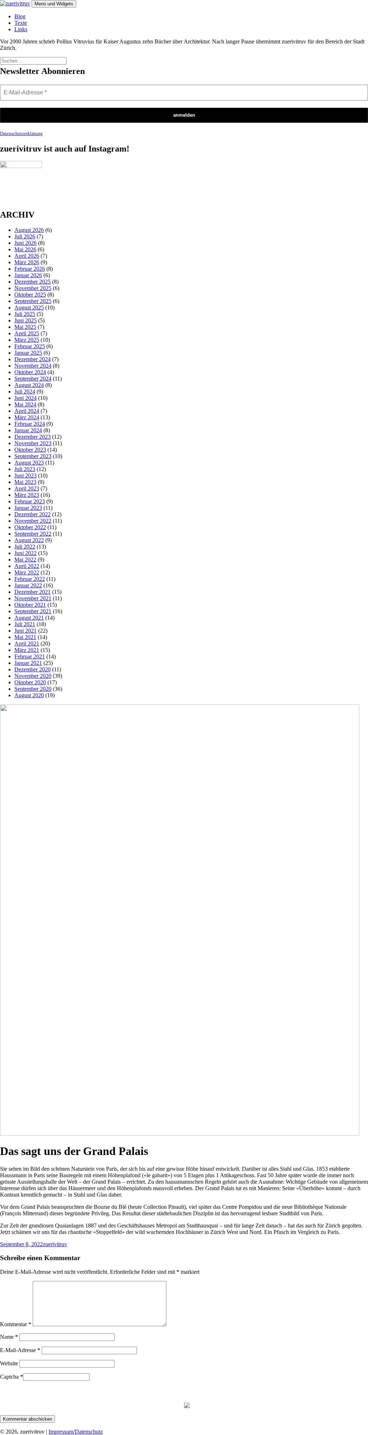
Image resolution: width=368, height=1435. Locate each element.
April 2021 (26, 643)
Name (9, 1337)
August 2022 (29, 540)
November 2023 (32, 443)
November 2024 (32, 366)
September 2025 (32, 301)
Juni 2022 (25, 553)
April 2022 (26, 566)
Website (9, 1363)
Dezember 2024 (32, 359)
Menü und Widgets (53, 3)
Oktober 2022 (30, 527)
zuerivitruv (55, 1244)
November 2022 (32, 521)
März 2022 (26, 572)
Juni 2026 (25, 243)
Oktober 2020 (30, 682)
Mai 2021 (25, 637)
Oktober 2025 (30, 295)
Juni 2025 (25, 320)
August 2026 (29, 230)
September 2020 (32, 689)
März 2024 (26, 417)
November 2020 (32, 676)
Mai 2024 (25, 404)
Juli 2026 (24, 236)
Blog (20, 16)
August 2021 (29, 618)
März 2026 (26, 262)
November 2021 (32, 598)
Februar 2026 (29, 269)
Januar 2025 (28, 353)
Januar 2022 (28, 585)
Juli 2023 (24, 469)
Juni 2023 (25, 475)
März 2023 (26, 495)
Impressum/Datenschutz (76, 1432)
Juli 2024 (24, 391)
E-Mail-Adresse (20, 1350)
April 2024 (26, 411)
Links (20, 29)
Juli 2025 (24, 314)
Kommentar (15, 1324)
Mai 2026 (25, 249)
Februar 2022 (29, 579)
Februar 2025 (29, 346)
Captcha (11, 1377)
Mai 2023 (25, 482)
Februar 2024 (29, 424)
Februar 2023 (29, 501)
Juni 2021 (25, 631)
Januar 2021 (28, 663)
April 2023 (26, 488)
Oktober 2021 (30, 605)
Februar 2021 (29, 656)
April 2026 (26, 256)
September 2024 (32, 379)
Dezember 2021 (32, 592)
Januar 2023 (28, 508)
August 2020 (29, 695)
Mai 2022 (25, 559)
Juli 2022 (24, 547)
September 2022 (32, 534)
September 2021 (32, 611)
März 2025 (26, 340)
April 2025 (26, 333)
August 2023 (29, 463)
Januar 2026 (28, 275)
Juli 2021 (24, 624)
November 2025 (32, 288)
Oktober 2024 (30, 372)
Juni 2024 (25, 398)
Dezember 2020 (32, 669)
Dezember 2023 (32, 437)
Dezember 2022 (32, 514)
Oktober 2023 (30, 450)
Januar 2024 (28, 430)
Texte (20, 23)
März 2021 (26, 650)
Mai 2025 (25, 327)
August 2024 (29, 385)
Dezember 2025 (32, 282)
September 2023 (32, 456)
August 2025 (29, 307)
